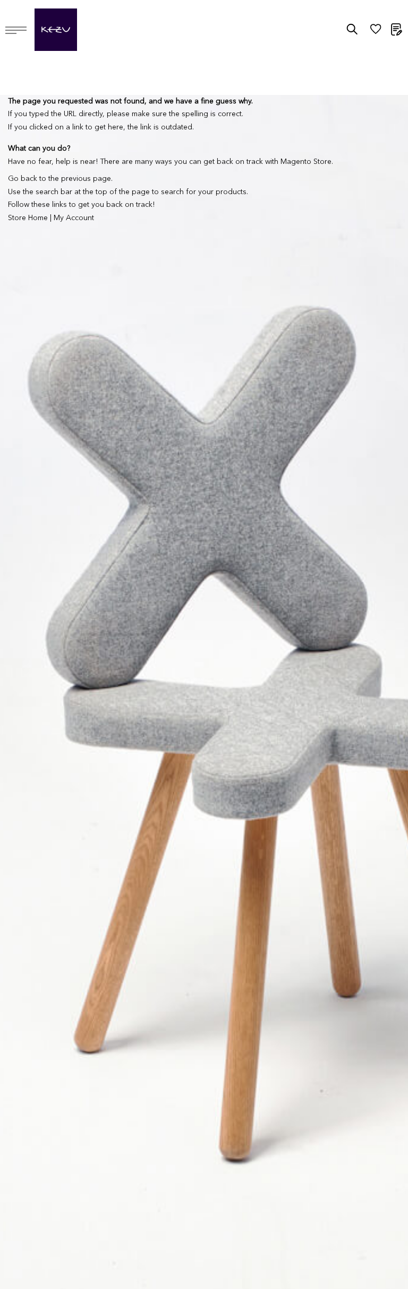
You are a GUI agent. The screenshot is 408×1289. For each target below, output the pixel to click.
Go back (22, 178)
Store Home (28, 218)
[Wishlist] (375, 32)
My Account (74, 218)
